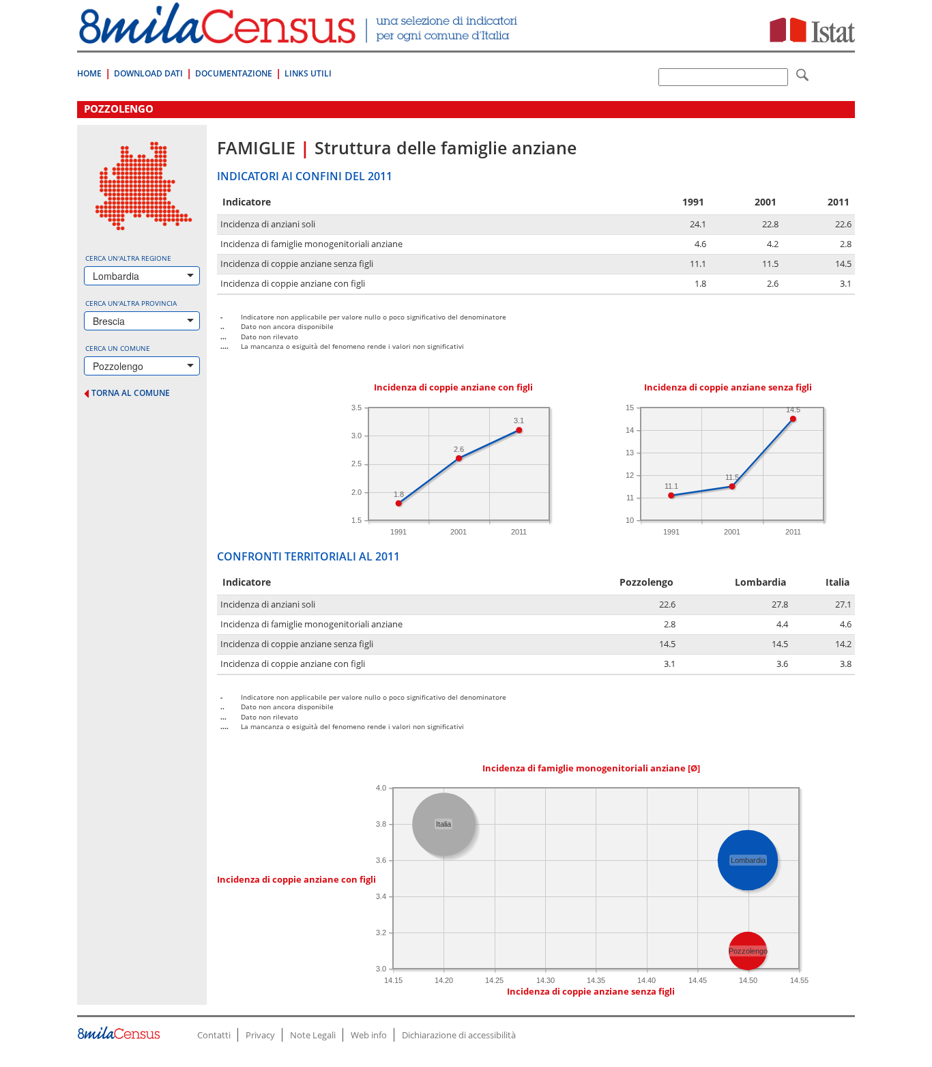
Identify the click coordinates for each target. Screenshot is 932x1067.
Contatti (214, 1035)
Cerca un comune (117, 348)
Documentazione (233, 73)
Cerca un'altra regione (128, 258)
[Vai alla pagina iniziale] (300, 36)
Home (89, 73)
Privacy (260, 1035)
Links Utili (308, 73)
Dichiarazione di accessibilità (459, 1035)
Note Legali (313, 1035)
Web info (369, 1035)
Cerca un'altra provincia (131, 303)
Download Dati (148, 73)
